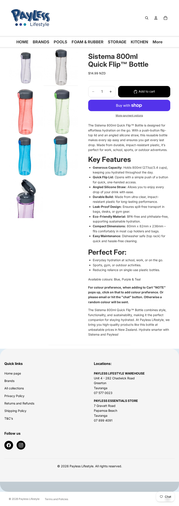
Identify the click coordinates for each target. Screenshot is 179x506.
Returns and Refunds (19, 403)
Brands (9, 381)
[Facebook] (8, 445)
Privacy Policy (14, 396)
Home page (12, 373)
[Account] (156, 18)
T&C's (8, 418)
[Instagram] (21, 445)
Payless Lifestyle (29, 499)
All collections (14, 388)
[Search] (146, 18)
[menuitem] (157, 42)
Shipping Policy (15, 411)
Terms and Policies (56, 499)
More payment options (129, 115)
